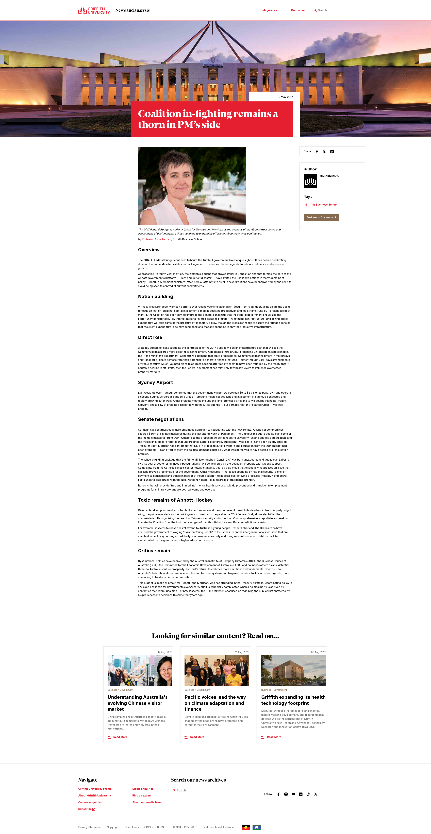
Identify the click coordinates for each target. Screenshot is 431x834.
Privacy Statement (90, 827)
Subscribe (85, 809)
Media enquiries (143, 788)
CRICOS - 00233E (155, 827)
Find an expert (141, 795)
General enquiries (90, 802)
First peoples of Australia (218, 827)
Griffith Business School (321, 204)
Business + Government (321, 217)
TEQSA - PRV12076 (185, 827)
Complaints (132, 827)
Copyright (113, 827)
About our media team (147, 802)
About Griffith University (94, 795)
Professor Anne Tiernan (156, 239)
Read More (120, 737)
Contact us (298, 10)
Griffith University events (95, 788)
